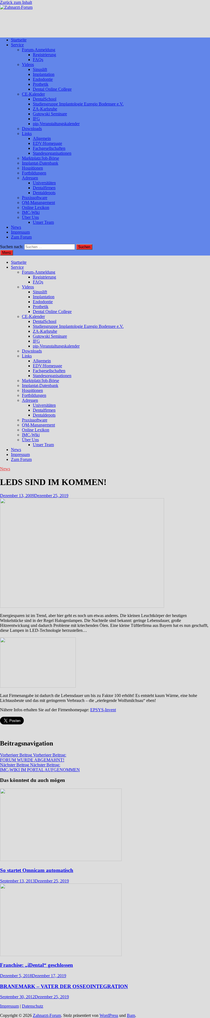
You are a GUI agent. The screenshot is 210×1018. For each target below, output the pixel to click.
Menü (6, 253)
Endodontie (43, 79)
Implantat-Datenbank (40, 163)
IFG (36, 118)
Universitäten (44, 182)
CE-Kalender (33, 94)
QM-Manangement (38, 202)
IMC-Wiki (31, 212)
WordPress (109, 1015)
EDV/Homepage (47, 143)
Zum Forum (21, 237)
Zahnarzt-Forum (47, 1015)
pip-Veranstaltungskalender (56, 123)
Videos (28, 64)
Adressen (30, 178)
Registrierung (44, 54)
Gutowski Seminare (50, 113)
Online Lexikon (35, 207)
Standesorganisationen (52, 153)
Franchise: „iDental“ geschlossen (36, 965)
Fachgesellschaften (49, 148)
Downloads (32, 128)
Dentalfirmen (44, 187)
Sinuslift (40, 69)
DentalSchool (44, 99)
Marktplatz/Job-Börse (40, 158)
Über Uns (30, 217)
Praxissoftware (34, 197)
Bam (131, 1015)
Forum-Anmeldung (38, 49)
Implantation (43, 74)
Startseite (19, 40)
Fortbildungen (34, 173)
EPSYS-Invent (103, 709)
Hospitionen (32, 168)
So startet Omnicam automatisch (36, 870)
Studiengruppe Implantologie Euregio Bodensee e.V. (78, 104)
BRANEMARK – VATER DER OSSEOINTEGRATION (64, 986)
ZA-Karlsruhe (45, 109)
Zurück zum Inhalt (16, 2)
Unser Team (43, 222)
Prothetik (40, 84)
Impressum (20, 232)
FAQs (38, 59)
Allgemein (42, 138)
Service (17, 44)
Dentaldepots (44, 192)
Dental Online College (52, 89)
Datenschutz (32, 1006)
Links (27, 133)
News (16, 227)
